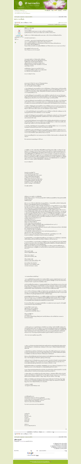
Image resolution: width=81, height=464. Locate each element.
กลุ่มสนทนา (22, 16)
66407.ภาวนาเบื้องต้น (19, 19)
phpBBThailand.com (46, 462)
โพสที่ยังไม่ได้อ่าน (57, 24)
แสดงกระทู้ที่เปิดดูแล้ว (27, 13)
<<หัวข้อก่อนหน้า (51, 24)
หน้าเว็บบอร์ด (16, 16)
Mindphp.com (40, 462)
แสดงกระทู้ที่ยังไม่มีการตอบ (19, 13)
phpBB (35, 461)
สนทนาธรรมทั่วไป (28, 16)
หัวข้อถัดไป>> (64, 24)
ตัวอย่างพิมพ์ (16, 24)
